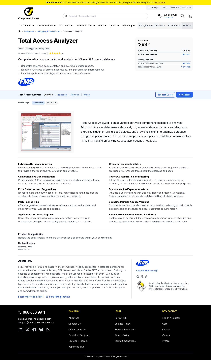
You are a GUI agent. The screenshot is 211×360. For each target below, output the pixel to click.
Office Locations (77, 329)
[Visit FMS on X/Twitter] (142, 276)
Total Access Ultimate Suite (149, 67)
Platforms (173, 25)
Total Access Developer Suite (150, 63)
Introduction (38, 103)
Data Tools (64, 25)
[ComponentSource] (28, 13)
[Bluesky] (41, 329)
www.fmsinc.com (145, 270)
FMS (21, 49)
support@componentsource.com (36, 322)
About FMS (51, 103)
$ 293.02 (186, 54)
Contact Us (74, 323)
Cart (164, 323)
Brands (159, 25)
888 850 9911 (34, 312)
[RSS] (48, 329)
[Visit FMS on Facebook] (138, 276)
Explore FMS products (58, 296)
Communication (45, 25)
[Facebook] (34, 329)
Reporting (127, 25)
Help (165, 7)
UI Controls (25, 25)
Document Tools (84, 25)
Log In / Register (171, 317)
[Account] (182, 16)
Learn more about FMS (30, 296)
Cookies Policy (122, 323)
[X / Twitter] (27, 329)
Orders (166, 335)
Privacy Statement (124, 329)
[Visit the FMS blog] (146, 276)
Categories (144, 25)
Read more (160, 2)
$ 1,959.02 (185, 67)
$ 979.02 (186, 63)
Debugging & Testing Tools (48, 31)
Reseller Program (78, 340)
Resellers (175, 7)
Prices (87, 94)
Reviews (75, 94)
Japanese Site (76, 346)
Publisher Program (78, 335)
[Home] (19, 31)
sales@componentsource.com (34, 318)
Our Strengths (153, 7)
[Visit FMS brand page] (26, 82)
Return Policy (122, 335)
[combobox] (105, 16)
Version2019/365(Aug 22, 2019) (32, 53)
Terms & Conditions (125, 340)
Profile (166, 340)
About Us (73, 317)
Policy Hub (121, 317)
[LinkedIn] (20, 329)
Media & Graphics (107, 25)
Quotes (166, 329)
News (186, 25)
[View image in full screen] (46, 132)
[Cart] (190, 16)
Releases (62, 94)
